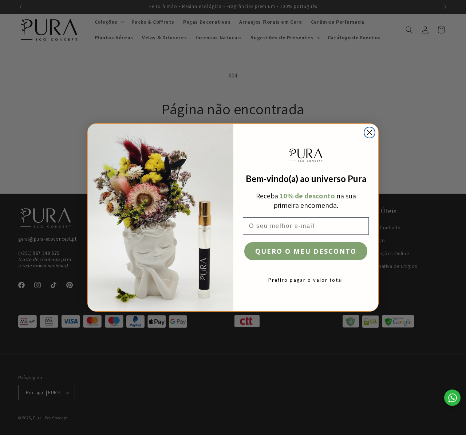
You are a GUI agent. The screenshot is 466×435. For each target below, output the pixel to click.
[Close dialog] (369, 132)
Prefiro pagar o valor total (305, 280)
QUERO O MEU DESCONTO (305, 251)
